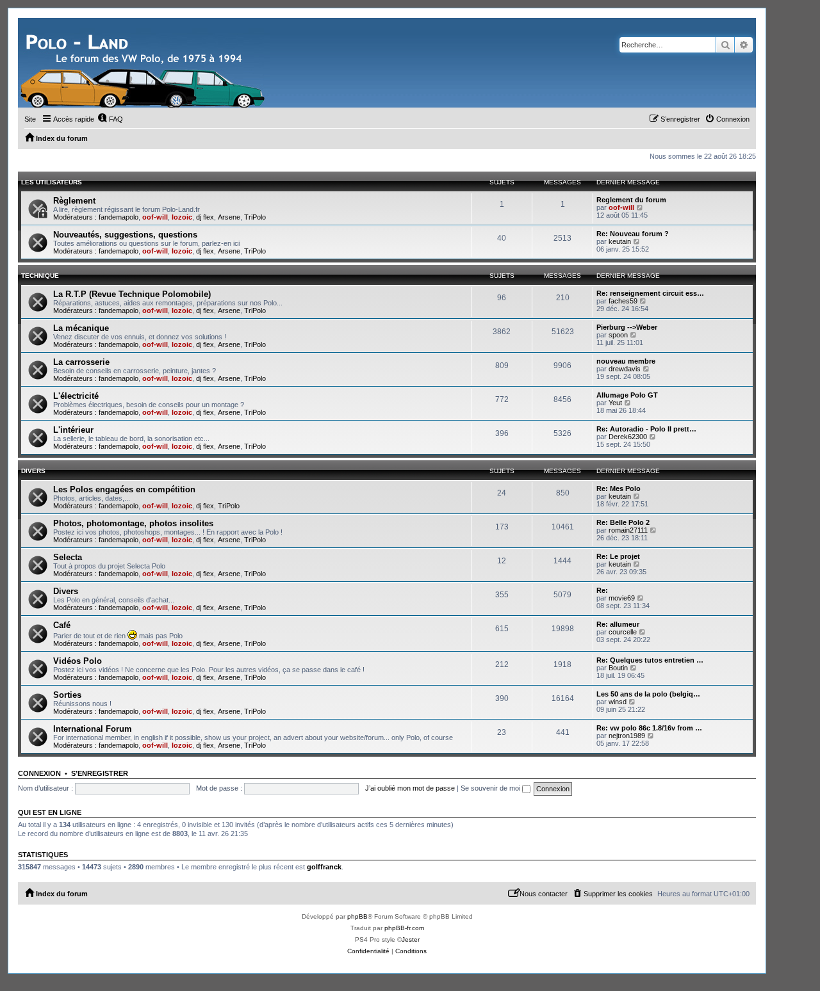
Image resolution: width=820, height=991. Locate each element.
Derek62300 (628, 436)
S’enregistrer (99, 773)
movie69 (622, 598)
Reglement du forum (631, 200)
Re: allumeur (617, 624)
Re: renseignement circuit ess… (650, 293)
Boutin (618, 668)
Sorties (67, 695)
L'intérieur (73, 430)
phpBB (357, 916)
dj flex (205, 217)
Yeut (615, 403)
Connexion (39, 773)
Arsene (229, 217)
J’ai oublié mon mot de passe (410, 788)
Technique (40, 275)
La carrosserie (81, 362)
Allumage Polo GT (627, 395)
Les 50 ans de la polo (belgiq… (648, 694)
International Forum (92, 729)
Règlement (74, 200)
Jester (411, 939)
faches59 (623, 301)
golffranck (324, 867)
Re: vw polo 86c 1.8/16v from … (649, 728)
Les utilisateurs (51, 182)
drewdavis (625, 369)
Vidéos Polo (77, 661)
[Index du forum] (144, 63)
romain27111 (628, 530)
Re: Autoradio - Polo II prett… (646, 429)
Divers (33, 470)
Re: (602, 590)
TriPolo (255, 217)
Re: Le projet (618, 556)
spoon (618, 335)
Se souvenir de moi (491, 788)
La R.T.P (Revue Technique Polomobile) (132, 294)
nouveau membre (625, 361)
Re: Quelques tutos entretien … (649, 660)
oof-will (155, 217)
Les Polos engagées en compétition (124, 489)
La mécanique (81, 328)
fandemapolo (118, 217)
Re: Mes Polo (618, 488)
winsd (618, 701)
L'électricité (76, 396)
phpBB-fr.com (404, 927)
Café (61, 625)
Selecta (67, 557)
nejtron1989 (627, 735)
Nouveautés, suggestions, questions (125, 234)
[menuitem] (110, 119)
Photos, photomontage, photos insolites (133, 523)
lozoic (182, 217)
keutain (620, 241)
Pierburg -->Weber (626, 327)
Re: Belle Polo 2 (623, 522)
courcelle (623, 632)
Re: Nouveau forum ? (632, 234)
